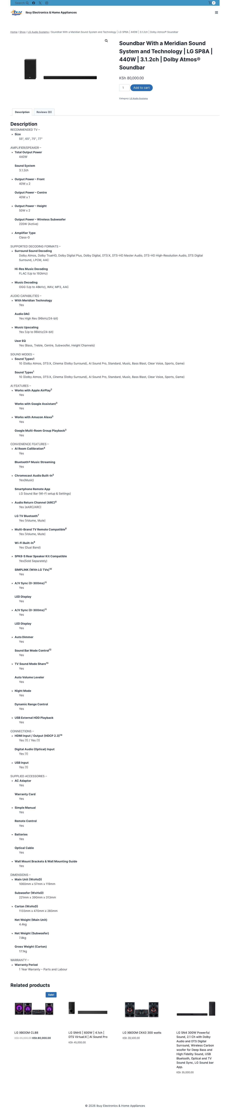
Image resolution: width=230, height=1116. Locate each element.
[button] (106, 41)
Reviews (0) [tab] (44, 112)
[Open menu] (216, 12)
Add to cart (141, 87)
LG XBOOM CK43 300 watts (142, 1032)
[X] (40, 3)
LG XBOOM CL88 (26, 1032)
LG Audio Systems (139, 98)
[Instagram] (47, 3)
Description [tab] (22, 112)
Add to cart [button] (22, 1048)
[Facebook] (34, 3)
